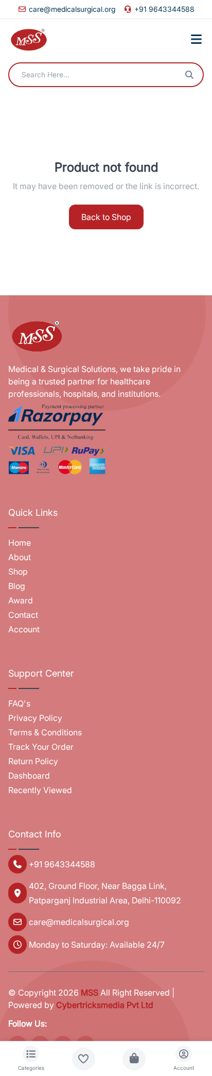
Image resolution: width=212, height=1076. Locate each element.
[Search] (189, 75)
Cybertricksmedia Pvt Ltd (104, 1005)
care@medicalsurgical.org (72, 9)
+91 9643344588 (164, 9)
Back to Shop (106, 217)
